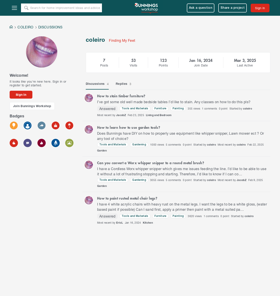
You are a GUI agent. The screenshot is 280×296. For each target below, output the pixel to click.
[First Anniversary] (55, 125)
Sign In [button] (21, 94)
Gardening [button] (139, 144)
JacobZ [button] (121, 115)
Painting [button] (178, 108)
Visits (133, 65)
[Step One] (55, 143)
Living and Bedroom (159, 115)
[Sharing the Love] (41, 143)
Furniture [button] (160, 108)
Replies (123, 84)
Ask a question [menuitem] (200, 8)
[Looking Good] (27, 125)
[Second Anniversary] (69, 125)
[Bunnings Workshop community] (146, 8)
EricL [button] (119, 222)
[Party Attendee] (14, 125)
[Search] (26, 7)
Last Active (245, 65)
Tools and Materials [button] (135, 108)
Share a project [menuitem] (232, 8)
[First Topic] (27, 143)
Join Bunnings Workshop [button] (32, 106)
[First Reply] (41, 125)
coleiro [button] (247, 108)
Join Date (201, 65)
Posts (104, 65)
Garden (102, 150)
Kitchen (148, 222)
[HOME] (11, 27)
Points (163, 65)
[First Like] (14, 143)
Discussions (97, 84)
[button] (88, 98)
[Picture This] (69, 143)
